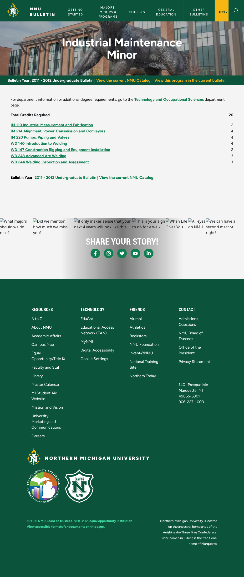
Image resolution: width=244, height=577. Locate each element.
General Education (166, 12)
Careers (38, 436)
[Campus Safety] (79, 486)
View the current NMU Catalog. (124, 80)
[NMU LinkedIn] (148, 253)
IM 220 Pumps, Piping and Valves (40, 137)
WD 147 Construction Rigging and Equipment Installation (60, 149)
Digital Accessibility (97, 350)
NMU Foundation (144, 344)
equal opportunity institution (110, 521)
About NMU (41, 327)
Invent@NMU (141, 353)
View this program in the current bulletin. (190, 80)
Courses (137, 12)
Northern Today (143, 376)
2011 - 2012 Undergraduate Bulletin (62, 80)
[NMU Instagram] (108, 253)
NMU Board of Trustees (55, 521)
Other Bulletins (199, 12)
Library (37, 376)
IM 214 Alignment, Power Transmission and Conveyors (58, 131)
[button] (236, 10)
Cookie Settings (94, 358)
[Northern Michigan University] (13, 10)
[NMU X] (122, 253)
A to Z (36, 318)
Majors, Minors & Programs (108, 12)
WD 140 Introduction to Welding (39, 143)
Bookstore (138, 336)
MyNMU (88, 341)
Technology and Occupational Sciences (169, 99)
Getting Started (76, 12)
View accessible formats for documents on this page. (66, 526)
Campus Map (42, 344)
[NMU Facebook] (95, 253)
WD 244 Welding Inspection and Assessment (50, 162)
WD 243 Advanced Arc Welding (38, 156)
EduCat (87, 318)
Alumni (136, 318)
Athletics (137, 327)
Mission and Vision (47, 407)
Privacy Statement (194, 361)
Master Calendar (45, 384)
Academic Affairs (46, 336)
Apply (223, 12)
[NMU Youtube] (135, 253)
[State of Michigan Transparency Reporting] (43, 486)
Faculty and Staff (46, 367)
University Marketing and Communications (46, 422)
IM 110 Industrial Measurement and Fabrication (52, 125)
